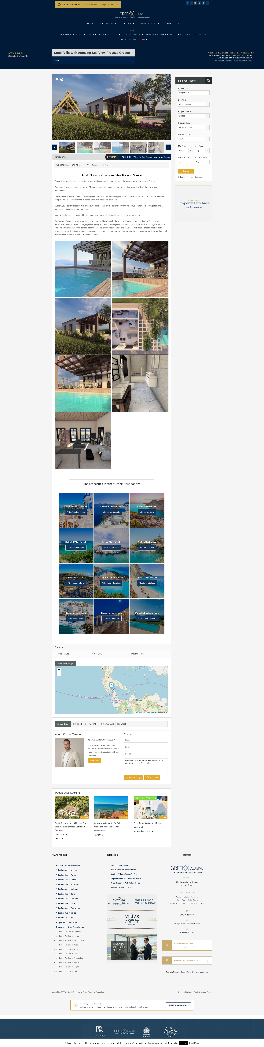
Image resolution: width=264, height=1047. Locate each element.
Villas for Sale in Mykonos (67, 889)
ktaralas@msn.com (187, 932)
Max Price (199, 146)
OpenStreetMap (152, 713)
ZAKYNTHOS (150, 34)
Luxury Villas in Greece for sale (123, 870)
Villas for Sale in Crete (65, 903)
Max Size (201, 157)
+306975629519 (108, 740)
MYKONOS (77, 34)
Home (87, 23)
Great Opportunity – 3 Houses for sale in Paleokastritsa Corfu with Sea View (70, 827)
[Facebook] (187, 3)
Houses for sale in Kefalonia (69, 932)
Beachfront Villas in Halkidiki (68, 865)
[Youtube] (195, 3)
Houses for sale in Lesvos (68, 936)
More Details (60, 834)
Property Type (148, 23)
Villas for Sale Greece (119, 865)
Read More (194, 1043)
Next (166, 107)
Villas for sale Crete (147, 512)
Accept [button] (183, 1043)
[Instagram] (207, 3)
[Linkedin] (203, 3)
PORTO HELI (197, 34)
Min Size (184, 157)
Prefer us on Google (178, 1005)
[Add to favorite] (57, 80)
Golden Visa (106, 23)
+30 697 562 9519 (187, 915)
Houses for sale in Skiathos (69, 945)
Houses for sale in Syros (68, 949)
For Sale (126, 23)
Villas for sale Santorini (111, 512)
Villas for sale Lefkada (147, 583)
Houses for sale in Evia (67, 971)
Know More (94, 761)
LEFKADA (136, 34)
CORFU (125, 34)
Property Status (185, 111)
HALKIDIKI (113, 34)
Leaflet (140, 713)
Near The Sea (63, 654)
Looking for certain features (191, 177)
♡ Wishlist (170, 23)
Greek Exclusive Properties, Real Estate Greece (132, 18)
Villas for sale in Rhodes (66, 917)
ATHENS (90, 34)
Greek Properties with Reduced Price (125, 883)
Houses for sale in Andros (68, 962)
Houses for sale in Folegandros (70, 958)
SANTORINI (63, 34)
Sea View (98, 654)
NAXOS (173, 34)
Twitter (95, 724)
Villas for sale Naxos (76, 618)
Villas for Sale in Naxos (66, 913)
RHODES (184, 34)
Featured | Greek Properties (121, 887)
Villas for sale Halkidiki (76, 548)
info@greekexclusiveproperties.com (187, 923)
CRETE (101, 34)
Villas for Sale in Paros (66, 875)
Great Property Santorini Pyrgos (148, 823)
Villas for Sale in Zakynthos (68, 908)
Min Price (182, 146)
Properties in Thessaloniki (67, 922)
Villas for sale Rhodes (111, 618)
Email (123, 724)
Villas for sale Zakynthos (111, 583)
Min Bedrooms (184, 134)
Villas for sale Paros (111, 548)
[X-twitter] (191, 3)
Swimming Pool (137, 654)
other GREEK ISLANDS (127, 39)
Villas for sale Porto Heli (147, 618)
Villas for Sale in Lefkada (67, 880)
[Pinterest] (199, 3)
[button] (111, 686)
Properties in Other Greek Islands (70, 927)
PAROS (163, 34)
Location (182, 100)
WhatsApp (109, 724)
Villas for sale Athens (76, 583)
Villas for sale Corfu (147, 548)
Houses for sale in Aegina (68, 967)
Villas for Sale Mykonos (76, 512)
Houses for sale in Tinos (68, 954)
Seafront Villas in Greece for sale (124, 874)
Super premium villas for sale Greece (126, 878)
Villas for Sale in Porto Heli (67, 884)
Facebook (81, 724)
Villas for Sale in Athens (66, 870)
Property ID (183, 88)
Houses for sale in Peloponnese (71, 940)
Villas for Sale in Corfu (65, 894)
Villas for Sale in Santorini (67, 899)
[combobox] (194, 104)
